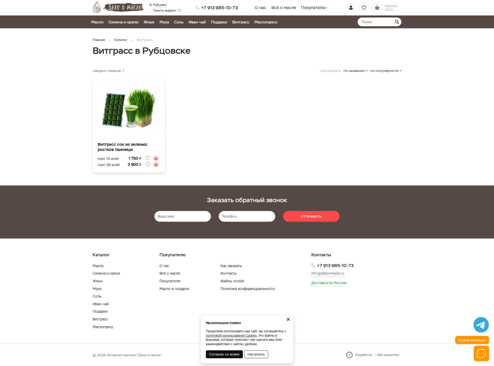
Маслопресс (266, 22)
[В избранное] (148, 158)
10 (167, 10)
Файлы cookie (232, 281)
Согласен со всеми (224, 354)
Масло (97, 22)
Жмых (149, 22)
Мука (164, 22)
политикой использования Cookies (231, 336)
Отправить (311, 216)
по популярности (384, 70)
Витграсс (240, 22)
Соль (178, 22)
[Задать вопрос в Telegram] (481, 325)
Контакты (228, 273)
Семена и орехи (123, 22)
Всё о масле (283, 7)
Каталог (120, 40)
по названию (354, 70)
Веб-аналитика (388, 354)
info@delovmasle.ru (327, 273)
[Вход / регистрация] (351, 7)
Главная (99, 40)
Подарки (219, 22)
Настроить (256, 354)
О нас (260, 7)
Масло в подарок (174, 288)
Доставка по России (328, 282)
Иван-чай (197, 22)
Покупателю (313, 7)
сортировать (330, 70)
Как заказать (231, 265)
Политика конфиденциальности (247, 288)
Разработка (363, 354)
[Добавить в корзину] (156, 158)
